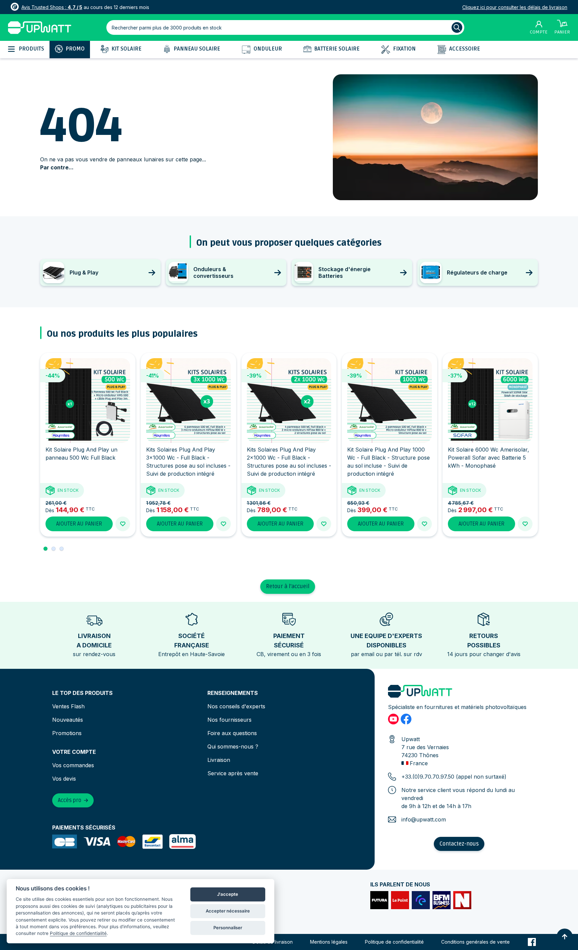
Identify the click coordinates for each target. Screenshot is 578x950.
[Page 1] (45, 549)
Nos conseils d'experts (236, 706)
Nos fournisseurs (229, 719)
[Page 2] (54, 549)
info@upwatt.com (423, 819)
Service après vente (232, 773)
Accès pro (69, 800)
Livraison (218, 760)
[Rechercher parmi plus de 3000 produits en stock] (457, 27)
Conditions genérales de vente (475, 942)
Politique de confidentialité (394, 942)
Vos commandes (73, 765)
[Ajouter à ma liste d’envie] (122, 524)
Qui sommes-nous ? (232, 746)
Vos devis (64, 778)
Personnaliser (227, 927)
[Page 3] (62, 549)
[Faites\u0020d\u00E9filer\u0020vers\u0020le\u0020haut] (565, 937)
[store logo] (39, 27)
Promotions (67, 733)
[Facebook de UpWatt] (406, 719)
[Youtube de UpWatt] (393, 719)
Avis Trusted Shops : (51, 7)
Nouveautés (67, 719)
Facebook (532, 942)
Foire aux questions (232, 733)
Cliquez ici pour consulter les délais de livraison (514, 7)
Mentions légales (329, 942)
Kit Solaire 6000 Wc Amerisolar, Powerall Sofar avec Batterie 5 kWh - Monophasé (488, 457)
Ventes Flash (68, 706)
